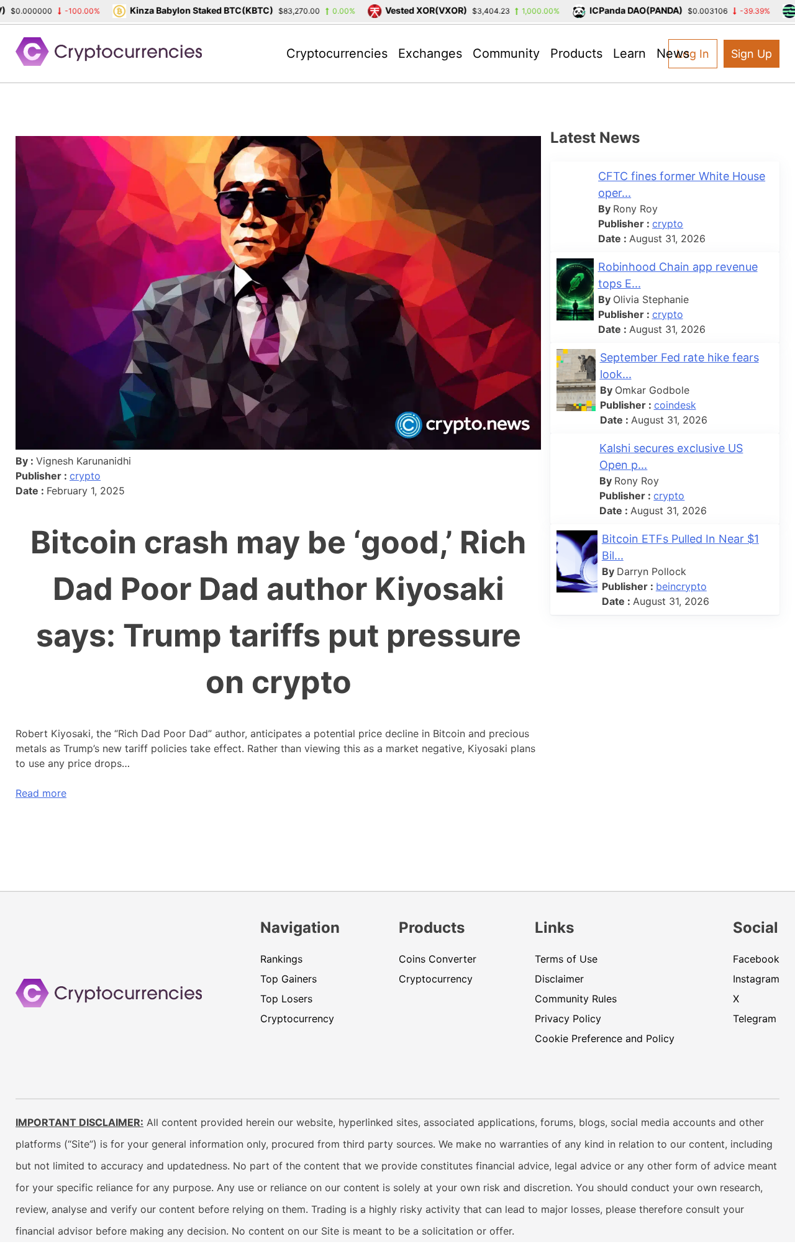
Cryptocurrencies (337, 53)
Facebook (756, 959)
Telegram (754, 1018)
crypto (85, 476)
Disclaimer (559, 979)
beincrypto (681, 586)
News (672, 53)
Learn (629, 53)
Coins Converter (437, 959)
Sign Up (751, 53)
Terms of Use (566, 959)
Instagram (756, 979)
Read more (41, 793)
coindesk (675, 405)
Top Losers (286, 998)
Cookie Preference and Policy (605, 1038)
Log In (692, 53)
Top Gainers (288, 979)
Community (506, 53)
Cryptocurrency (297, 1018)
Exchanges (430, 53)
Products (576, 53)
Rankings (281, 959)
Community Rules (576, 998)
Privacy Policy (568, 1018)
